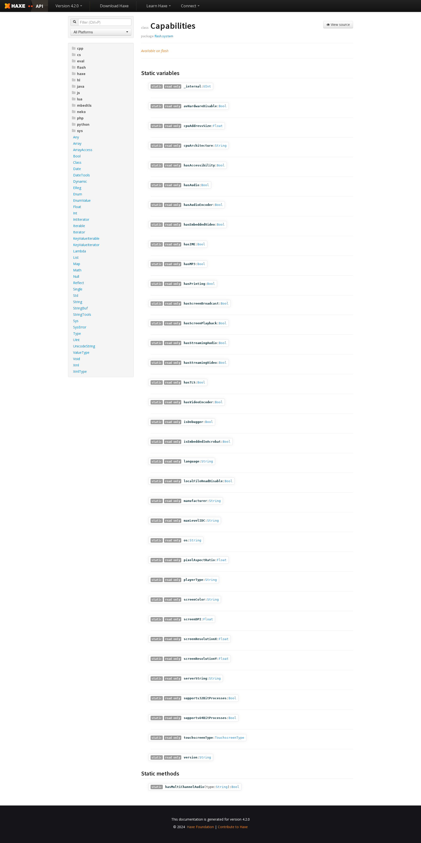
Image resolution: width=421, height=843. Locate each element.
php (80, 118)
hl (78, 80)
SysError (79, 327)
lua (79, 99)
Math (77, 270)
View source (340, 24)
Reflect (78, 282)
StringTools (82, 314)
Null (76, 276)
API (39, 6)
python (83, 124)
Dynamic (80, 181)
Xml (76, 365)
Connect (189, 6)
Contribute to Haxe (233, 826)
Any (76, 137)
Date (77, 168)
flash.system (163, 36)
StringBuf (80, 308)
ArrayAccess (82, 149)
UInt (76, 339)
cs (79, 54)
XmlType (80, 371)
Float (77, 206)
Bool (77, 156)
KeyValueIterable (86, 238)
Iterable (79, 225)
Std (75, 295)
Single (77, 289)
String (77, 301)
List (76, 257)
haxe (81, 73)
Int (75, 213)
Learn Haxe (157, 6)
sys (80, 130)
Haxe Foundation (200, 826)
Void (76, 358)
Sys (75, 320)
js (78, 92)
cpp (80, 48)
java (80, 86)
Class (77, 162)
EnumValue (82, 200)
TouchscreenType (229, 737)
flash (81, 67)
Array (77, 143)
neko (81, 111)
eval (80, 61)
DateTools (81, 175)
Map (76, 263)
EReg (77, 187)
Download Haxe (114, 6)
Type (77, 333)
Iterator (79, 232)
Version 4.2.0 (68, 6)
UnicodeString (84, 346)
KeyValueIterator (86, 244)
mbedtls (84, 105)
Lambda (79, 251)
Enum (77, 194)
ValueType (81, 352)
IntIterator (81, 219)
